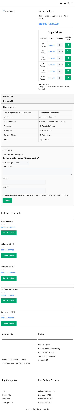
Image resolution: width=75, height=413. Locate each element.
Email (5, 187)
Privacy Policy (44, 345)
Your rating (8, 163)
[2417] (68, 51)
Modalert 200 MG (45, 399)
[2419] (68, 64)
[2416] (68, 45)
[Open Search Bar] (68, 3)
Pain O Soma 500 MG (47, 391)
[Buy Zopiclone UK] (6, 3)
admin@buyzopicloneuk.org (18, 363)
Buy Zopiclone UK (41, 409)
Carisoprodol (7, 402)
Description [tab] (8, 96)
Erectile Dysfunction (53, 16)
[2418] (68, 58)
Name (6, 178)
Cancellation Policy (46, 352)
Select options (9, 233)
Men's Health (64, 87)
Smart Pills (6, 395)
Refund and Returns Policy (49, 349)
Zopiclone (6, 399)
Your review (8, 166)
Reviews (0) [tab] (8, 101)
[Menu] (72, 3)
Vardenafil (41, 89)
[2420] (68, 71)
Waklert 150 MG (44, 402)
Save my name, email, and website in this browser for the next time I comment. (37, 195)
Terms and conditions (47, 356)
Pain (3, 391)
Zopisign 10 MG (44, 395)
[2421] (68, 77)
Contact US (43, 360)
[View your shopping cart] (65, 3)
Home (40, 16)
